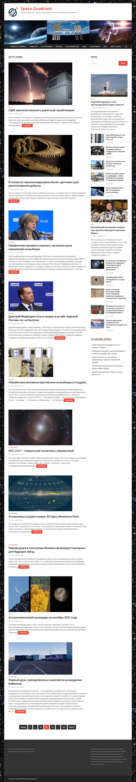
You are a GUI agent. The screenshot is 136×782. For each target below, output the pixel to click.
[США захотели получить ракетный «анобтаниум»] (47, 84)
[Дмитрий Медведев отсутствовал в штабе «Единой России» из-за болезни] (47, 297)
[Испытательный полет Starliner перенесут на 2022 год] (97, 169)
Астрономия (46, 46)
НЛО (105, 46)
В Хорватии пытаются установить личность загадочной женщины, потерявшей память (115, 309)
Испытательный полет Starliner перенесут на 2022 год (115, 163)
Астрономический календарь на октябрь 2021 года (42, 617)
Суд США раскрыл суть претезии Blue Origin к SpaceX (115, 137)
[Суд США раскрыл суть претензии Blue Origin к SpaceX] (109, 97)
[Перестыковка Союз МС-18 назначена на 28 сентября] (97, 195)
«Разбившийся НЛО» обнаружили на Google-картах (115, 279)
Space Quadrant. (37, 8)
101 (64, 727)
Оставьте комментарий (15, 114)
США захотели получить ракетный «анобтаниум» (41, 110)
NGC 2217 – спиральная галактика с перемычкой (41, 450)
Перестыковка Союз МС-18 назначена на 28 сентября (114, 190)
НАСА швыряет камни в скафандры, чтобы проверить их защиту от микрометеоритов (115, 177)
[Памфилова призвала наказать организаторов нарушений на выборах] (47, 226)
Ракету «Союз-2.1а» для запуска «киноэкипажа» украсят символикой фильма (106, 359)
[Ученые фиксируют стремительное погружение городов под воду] (97, 328)
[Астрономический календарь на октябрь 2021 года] (47, 595)
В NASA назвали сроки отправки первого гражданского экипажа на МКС (115, 150)
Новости (34, 46)
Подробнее (27, 125)
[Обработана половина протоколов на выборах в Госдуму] (47, 363)
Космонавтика (72, 46)
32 (52, 727)
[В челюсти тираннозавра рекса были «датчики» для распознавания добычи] (47, 156)
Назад (23, 727)
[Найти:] (109, 63)
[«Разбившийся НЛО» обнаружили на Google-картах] (97, 285)
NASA (84, 46)
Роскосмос (95, 46)
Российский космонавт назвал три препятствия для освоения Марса (108, 230)
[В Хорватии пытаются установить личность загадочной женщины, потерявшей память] (97, 313)
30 (41, 727)
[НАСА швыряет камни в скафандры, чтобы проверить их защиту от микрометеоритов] (97, 181)
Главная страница (18, 46)
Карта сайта (116, 46)
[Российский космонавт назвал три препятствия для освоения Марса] (109, 222)
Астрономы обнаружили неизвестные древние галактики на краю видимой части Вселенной (116, 265)
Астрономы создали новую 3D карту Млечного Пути (43, 516)
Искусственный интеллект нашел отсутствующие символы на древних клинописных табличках (116, 293)
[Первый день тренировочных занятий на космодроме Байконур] (47, 659)
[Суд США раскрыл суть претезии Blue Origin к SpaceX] (97, 142)
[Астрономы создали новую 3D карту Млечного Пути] (47, 494)
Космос (59, 46)
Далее (71, 727)
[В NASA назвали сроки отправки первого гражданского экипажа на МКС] (97, 154)
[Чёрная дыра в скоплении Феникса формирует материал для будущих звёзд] (47, 542)
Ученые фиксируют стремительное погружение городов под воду (116, 323)
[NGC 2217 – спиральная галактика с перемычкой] (47, 428)
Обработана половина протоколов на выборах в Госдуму (47, 382)
